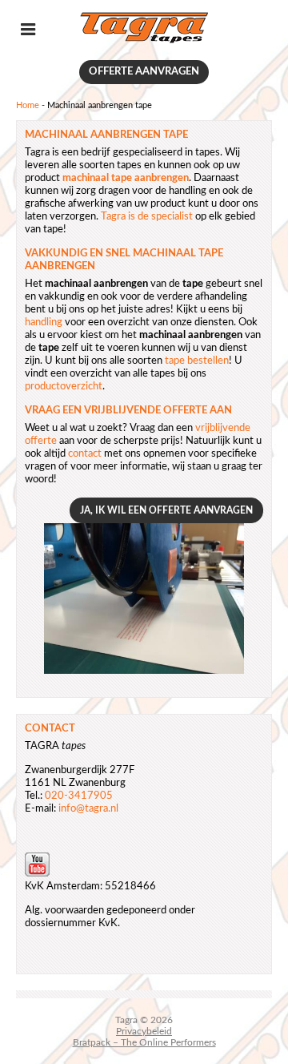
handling (43, 322)
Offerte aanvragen (144, 71)
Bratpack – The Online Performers (144, 1042)
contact (85, 454)
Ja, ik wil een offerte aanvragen (166, 510)
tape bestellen (197, 361)
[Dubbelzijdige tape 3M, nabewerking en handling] (143, 41)
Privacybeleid (144, 1031)
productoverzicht (63, 386)
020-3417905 (79, 796)
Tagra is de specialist (147, 217)
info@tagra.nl (88, 809)
